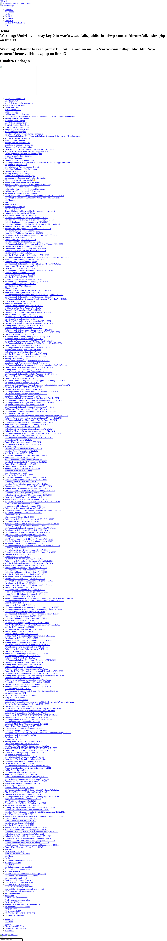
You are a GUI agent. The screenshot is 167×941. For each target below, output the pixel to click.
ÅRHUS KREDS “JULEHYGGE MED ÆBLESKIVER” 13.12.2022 (32, 625)
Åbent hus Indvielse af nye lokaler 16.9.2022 (22, 678)
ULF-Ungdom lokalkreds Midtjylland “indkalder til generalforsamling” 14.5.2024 (36, 416)
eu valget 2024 (10, 204)
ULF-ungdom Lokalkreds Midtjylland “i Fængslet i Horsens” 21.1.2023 (33, 614)
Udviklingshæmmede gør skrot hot (18, 867)
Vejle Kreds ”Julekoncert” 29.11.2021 (19, 823)
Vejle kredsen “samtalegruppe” (17, 413)
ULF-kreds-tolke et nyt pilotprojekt (18, 860)
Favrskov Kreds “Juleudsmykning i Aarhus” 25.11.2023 (26, 484)
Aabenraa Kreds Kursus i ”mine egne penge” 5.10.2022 (26, 669)
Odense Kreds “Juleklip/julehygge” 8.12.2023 (22, 464)
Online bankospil (11, 112)
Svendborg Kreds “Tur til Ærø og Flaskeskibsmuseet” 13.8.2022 (30, 711)
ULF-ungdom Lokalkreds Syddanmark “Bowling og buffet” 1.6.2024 (32, 398)
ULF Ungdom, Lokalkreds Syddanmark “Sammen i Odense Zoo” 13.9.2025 (34, 196)
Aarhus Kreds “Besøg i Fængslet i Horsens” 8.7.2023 (25, 565)
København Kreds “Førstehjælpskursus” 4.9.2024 (24, 352)
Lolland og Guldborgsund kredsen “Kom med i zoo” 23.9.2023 (29, 526)
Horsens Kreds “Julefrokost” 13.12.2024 (20, 284)
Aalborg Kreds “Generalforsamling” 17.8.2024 (23, 369)
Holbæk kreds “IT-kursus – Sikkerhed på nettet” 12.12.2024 (28, 290)
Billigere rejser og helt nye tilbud (17, 129)
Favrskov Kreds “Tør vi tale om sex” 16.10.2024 (24, 317)
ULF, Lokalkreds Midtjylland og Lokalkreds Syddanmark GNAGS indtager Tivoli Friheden (40, 116)
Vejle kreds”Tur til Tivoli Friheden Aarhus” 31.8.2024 (25, 356)
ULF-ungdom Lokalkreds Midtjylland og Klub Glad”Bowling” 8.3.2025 (33, 264)
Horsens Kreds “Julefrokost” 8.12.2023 (20, 466)
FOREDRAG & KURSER (15, 23)
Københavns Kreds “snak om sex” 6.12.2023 (22, 469)
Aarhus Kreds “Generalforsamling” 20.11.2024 (23, 310)
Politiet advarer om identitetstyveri (18, 869)
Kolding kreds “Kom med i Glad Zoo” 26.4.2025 (24, 246)
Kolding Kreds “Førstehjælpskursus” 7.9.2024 (23, 350)
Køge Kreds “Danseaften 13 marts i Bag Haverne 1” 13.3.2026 (29, 149)
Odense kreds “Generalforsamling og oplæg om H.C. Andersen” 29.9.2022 (34, 671)
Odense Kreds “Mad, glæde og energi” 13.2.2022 (24, 794)
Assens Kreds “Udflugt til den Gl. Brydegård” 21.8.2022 (27, 704)
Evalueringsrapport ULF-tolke (16, 700)
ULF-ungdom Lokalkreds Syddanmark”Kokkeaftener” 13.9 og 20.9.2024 (33, 343)
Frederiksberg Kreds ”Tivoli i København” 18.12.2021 (26, 803)
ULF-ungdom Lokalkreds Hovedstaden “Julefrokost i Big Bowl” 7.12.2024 (34, 295)
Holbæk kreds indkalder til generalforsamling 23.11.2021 (27, 843)
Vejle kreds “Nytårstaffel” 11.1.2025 (19, 277)
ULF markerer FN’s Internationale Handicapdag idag (25, 874)
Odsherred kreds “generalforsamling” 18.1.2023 (23, 616)
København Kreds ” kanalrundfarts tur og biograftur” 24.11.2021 (30, 841)
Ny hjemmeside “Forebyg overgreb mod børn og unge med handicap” (32, 691)
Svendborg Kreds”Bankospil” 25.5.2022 (20, 735)
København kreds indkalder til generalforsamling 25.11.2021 (28, 836)
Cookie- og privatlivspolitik (15, 928)
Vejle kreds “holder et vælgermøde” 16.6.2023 (23, 576)
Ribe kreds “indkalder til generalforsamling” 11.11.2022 (26, 653)
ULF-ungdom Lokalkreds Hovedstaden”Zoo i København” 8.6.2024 (31, 391)
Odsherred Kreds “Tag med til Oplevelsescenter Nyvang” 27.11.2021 (31, 832)
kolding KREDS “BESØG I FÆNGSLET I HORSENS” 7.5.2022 (31, 748)
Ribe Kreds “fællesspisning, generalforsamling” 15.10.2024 (28, 321)
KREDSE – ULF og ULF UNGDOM (20, 913)
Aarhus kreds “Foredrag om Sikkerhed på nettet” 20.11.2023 (28, 486)
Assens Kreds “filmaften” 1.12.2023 (19, 475)
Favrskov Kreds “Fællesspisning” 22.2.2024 (22, 451)
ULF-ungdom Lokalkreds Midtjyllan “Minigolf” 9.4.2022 (27, 766)
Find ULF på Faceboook (14, 785)
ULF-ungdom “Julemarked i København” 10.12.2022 (25, 629)
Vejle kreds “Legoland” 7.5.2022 (17, 755)
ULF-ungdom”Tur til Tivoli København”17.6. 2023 (25, 570)
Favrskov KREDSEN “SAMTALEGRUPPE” (23, 387)
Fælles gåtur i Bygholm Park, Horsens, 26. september (25, 189)
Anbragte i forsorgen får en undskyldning (21, 262)
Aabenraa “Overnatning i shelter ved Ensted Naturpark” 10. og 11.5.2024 (33, 418)
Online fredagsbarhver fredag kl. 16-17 (13, 108)
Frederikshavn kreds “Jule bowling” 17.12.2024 (23, 279)
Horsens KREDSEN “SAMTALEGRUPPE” (22, 427)
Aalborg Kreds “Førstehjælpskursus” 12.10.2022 (24, 664)
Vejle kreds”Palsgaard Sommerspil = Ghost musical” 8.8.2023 (29, 563)
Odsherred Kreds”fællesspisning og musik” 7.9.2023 (25, 535)
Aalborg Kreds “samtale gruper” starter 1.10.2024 (24, 325)
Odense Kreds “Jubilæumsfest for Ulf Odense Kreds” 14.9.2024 (30, 341)
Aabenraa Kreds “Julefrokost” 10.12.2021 (21, 818)
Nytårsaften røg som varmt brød (17, 127)
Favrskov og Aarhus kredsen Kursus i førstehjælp (24, 134)
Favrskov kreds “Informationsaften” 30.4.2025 (23, 242)
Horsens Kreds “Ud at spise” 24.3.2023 (20, 605)
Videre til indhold (6, 1)
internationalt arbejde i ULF (15, 693)
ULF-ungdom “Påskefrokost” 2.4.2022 (20, 772)
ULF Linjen (9, 865)
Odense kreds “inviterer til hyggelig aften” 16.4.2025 (25, 248)
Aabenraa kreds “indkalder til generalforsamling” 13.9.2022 (28, 680)
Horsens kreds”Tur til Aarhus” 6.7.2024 (20, 378)
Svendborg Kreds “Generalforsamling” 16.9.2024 (24, 339)
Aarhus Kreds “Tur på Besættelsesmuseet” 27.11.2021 (26, 827)
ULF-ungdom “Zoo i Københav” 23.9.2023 (22, 521)
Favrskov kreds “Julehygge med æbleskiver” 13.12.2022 (27, 623)
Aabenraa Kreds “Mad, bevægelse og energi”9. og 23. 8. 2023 (29, 561)
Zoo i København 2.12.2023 (16, 473)
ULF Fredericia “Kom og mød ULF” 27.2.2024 (23, 444)
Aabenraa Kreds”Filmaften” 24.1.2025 (20, 273)
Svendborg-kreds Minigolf (15, 121)
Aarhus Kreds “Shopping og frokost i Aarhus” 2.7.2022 (26, 717)
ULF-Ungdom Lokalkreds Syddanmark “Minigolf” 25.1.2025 (29, 270)
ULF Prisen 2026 (11, 101)
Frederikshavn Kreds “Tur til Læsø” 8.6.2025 (22, 231)
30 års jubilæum (11, 288)
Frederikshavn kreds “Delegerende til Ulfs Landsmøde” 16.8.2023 (30, 552)
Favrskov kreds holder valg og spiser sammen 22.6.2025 (26, 218)
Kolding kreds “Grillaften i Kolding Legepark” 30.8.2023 (27, 537)
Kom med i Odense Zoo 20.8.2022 (18, 706)
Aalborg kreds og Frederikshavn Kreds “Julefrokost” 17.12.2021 (30, 807)
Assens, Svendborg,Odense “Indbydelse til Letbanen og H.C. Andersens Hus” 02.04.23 (39, 598)
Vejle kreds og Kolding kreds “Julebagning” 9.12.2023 (26, 462)
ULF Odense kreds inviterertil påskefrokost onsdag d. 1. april (17, 124)
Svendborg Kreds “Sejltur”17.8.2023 (19, 548)
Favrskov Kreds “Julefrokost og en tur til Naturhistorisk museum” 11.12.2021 (35, 812)
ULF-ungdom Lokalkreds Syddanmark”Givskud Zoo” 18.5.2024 (30, 407)
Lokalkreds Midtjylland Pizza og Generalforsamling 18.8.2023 (29, 541)
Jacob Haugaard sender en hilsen (17, 900)
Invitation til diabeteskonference (17, 885)
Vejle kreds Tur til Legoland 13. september (21, 193)
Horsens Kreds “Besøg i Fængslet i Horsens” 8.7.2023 (26, 568)
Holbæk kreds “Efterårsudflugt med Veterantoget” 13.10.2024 (29, 323)
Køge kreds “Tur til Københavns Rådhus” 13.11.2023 (25, 497)
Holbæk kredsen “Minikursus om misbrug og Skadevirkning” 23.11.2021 (33, 845)
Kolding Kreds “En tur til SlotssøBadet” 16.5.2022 (24, 741)
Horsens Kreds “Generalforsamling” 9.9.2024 (22, 345)
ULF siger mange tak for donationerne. (20, 891)
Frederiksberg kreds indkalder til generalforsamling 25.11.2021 (29, 838)
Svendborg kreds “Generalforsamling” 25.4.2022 (24, 761)
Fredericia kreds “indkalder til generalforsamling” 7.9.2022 (27, 682)
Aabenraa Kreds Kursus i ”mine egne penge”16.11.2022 (26, 649)
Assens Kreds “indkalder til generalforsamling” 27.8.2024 (27, 361)
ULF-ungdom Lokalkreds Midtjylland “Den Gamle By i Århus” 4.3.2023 (33, 609)
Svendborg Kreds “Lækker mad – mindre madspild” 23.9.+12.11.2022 (32, 673)
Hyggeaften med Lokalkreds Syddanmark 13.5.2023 (25, 594)
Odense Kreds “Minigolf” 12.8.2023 (19, 554)
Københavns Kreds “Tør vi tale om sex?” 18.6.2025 (25, 226)
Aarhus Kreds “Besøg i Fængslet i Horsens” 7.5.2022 (25, 752)
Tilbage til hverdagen (13, 863)
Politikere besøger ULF (14, 871)
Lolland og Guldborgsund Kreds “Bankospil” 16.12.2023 (27, 455)
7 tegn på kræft (11, 909)
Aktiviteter (9, 10)
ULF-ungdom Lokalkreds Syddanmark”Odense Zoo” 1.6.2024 (29, 402)
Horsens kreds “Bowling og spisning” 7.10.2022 (23, 667)
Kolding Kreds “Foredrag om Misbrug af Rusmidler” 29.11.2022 (30, 636)
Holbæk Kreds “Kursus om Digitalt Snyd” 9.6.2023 (25, 579)
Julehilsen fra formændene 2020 (17, 854)
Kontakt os (9, 919)
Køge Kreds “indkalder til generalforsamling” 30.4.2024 (26, 424)
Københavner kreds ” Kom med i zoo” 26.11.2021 (24, 834)
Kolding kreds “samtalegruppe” (17, 358)
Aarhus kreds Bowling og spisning (18, 147)
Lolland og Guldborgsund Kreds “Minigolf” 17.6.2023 (26, 572)
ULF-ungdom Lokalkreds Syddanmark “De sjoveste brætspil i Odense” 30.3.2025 (36, 257)
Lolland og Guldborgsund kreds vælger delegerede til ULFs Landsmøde (33, 224)
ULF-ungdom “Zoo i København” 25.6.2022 (22, 722)
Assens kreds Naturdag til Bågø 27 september (22, 182)
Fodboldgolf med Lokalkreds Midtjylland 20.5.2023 (25, 590)
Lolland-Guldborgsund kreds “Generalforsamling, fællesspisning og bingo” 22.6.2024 (38, 385)
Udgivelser (9, 21)
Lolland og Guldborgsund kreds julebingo (21, 169)
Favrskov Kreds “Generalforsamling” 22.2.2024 (23, 449)
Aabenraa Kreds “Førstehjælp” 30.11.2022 (21, 634)
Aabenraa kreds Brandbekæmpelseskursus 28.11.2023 (26, 480)
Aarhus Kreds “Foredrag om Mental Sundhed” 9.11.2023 (27, 499)
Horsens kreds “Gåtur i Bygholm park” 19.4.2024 (24, 435)
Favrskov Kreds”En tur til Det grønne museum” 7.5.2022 (27, 746)
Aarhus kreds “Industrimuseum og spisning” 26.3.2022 (26, 781)
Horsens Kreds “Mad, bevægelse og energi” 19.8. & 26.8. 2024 (29, 367)
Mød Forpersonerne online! (15, 105)
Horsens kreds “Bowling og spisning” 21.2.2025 (23, 266)
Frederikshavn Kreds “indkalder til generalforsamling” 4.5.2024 (29, 422)
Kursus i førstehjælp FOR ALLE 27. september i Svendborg (28, 185)
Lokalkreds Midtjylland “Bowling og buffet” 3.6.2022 (26, 730)
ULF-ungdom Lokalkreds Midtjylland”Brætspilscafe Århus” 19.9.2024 (32, 332)
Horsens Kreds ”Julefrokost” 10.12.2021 (20, 821)
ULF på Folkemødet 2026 (15, 99)
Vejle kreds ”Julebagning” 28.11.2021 (19, 825)
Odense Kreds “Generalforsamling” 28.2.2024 (23, 442)
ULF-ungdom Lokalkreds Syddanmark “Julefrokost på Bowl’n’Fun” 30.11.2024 (36, 299)
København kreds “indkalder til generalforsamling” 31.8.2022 (29, 686)
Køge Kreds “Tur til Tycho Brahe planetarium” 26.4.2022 (27, 759)
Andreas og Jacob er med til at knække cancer (22, 904)
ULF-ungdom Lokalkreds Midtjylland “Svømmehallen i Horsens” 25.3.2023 (34, 601)
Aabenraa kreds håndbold (15, 140)
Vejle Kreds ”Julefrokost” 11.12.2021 (19, 814)
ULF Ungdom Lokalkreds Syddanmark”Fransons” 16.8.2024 (28, 372)
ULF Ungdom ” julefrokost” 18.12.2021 (20, 801)
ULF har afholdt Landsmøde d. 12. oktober (21, 876)
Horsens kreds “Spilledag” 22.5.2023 (19, 587)
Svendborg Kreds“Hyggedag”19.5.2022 (13, 738)
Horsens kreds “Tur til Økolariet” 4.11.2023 (22, 504)
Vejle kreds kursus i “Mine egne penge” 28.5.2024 (24, 405)
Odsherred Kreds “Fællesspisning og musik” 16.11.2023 (26, 493)
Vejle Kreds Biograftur (13, 158)
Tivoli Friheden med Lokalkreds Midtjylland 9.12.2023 (26, 460)
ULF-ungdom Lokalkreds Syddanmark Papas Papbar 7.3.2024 (29, 438)
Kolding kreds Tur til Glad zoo (17, 114)
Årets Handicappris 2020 (14, 852)
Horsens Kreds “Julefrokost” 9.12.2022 (20, 631)
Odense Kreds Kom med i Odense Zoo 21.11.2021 (24, 847)
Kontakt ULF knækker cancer (16, 898)
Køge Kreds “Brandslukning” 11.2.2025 (20, 268)
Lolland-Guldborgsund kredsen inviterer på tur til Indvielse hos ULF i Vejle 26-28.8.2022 (39, 702)
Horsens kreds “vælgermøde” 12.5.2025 (20, 240)
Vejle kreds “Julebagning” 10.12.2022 (19, 627)
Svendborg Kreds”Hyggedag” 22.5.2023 (21, 583)
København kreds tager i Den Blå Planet (20, 213)
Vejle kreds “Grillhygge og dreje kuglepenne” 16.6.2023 (26, 574)
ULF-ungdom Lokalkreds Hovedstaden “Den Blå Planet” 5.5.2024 (31, 420)
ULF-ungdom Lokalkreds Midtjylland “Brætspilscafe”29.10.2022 (30, 660)
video (7, 202)
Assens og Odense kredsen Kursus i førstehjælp (23, 154)
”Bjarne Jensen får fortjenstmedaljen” (19, 882)
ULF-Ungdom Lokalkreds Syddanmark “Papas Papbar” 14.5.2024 (30, 411)
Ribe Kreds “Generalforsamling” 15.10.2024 (22, 319)
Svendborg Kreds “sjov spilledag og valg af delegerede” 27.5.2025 (30, 235)
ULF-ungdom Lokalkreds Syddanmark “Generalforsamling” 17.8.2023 (32, 546)
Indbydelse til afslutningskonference (19, 887)
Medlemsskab (10, 12)
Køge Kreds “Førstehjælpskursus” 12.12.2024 (23, 292)
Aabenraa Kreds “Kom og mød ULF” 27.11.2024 (24, 306)
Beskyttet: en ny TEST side (15, 603)
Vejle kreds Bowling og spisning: (17, 138)
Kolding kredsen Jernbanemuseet (17, 143)
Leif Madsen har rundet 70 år (16, 878)
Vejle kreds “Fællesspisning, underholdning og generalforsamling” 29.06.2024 (35, 380)
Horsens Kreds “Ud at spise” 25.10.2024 (20, 314)
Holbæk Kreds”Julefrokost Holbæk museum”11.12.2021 (27, 810)
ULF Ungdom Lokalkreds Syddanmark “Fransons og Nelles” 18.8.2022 (33, 708)
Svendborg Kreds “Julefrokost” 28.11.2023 (21, 482)
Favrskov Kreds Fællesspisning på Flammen (22, 187)
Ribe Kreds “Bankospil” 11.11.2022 (19, 651)
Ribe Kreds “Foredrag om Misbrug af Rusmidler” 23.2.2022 (28, 792)
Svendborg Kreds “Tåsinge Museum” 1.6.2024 (23, 396)
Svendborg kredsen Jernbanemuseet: (19, 145)
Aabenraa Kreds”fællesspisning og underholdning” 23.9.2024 (29, 330)
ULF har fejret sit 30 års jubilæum (18, 286)
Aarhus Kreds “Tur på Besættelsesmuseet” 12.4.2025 (25, 251)
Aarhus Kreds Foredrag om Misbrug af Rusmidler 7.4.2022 (28, 768)
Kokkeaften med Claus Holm (16, 770)
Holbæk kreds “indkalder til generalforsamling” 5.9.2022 (27, 684)
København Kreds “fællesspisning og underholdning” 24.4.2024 (30, 431)
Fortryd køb (9, 931)
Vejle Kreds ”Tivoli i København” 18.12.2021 (22, 805)
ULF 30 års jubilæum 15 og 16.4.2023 (20, 596)
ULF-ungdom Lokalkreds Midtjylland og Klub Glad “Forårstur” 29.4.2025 (34, 244)
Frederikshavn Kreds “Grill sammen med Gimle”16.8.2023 (27, 550)
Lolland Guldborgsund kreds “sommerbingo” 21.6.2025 (26, 222)
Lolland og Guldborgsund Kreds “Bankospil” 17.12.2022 (27, 618)
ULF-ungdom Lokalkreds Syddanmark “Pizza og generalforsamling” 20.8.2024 (36, 365)
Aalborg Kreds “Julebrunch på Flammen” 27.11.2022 (25, 642)
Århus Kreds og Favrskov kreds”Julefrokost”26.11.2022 (26, 647)
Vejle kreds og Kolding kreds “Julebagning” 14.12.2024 (26, 281)
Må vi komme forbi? (13, 911)
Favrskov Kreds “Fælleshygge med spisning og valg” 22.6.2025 (29, 220)
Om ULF (8, 16)
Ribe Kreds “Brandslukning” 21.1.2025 (20, 275)
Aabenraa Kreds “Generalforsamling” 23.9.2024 (23, 328)
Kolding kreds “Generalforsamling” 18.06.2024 (23, 389)
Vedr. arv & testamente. (14, 893)
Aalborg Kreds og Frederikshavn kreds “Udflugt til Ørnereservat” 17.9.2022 (34, 675)
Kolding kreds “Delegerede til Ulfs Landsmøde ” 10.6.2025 (28, 229)
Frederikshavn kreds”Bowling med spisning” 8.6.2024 (26, 394)
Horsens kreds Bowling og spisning (18, 156)
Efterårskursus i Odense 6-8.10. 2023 (19, 517)
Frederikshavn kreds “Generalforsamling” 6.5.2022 (24, 757)
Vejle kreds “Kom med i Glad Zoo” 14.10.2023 (23, 513)
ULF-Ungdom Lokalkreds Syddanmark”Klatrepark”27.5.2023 (29, 581)
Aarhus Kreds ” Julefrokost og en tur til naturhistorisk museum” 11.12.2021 (34, 816)
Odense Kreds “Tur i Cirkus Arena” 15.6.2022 (23, 726)
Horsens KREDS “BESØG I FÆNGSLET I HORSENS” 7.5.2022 (31, 750)
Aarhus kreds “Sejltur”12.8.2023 (17, 557)
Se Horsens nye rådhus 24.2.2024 (18, 446)
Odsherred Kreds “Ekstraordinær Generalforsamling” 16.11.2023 (30, 491)
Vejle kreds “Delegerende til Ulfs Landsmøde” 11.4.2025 (27, 255)
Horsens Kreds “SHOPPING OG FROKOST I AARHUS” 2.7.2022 (32, 715)
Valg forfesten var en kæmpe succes (19, 103)
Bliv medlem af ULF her (14, 926)
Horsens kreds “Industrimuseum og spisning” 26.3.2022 (26, 777)
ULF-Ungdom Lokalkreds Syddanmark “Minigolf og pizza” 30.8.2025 (32, 198)
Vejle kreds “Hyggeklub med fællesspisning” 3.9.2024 (26, 354)
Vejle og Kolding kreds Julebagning (19, 173)
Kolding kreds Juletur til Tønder (17, 171)
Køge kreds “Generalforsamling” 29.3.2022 (22, 774)
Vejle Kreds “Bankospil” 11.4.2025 (18, 253)
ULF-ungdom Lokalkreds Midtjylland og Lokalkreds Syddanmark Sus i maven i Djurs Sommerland (43, 136)
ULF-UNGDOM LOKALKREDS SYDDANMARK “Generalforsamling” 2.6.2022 (38, 733)
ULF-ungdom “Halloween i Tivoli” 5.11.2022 (22, 656)
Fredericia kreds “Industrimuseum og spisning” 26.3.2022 (27, 779)
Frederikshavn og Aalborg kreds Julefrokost (22, 167)
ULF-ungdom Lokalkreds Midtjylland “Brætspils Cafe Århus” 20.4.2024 (33, 433)
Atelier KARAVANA (13, 902)
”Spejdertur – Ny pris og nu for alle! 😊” (21, 180)
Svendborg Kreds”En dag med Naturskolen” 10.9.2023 (26, 530)
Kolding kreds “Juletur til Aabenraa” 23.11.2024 (23, 308)
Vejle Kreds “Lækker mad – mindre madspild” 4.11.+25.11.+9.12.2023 (32, 502)
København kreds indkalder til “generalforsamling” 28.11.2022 (29, 640)
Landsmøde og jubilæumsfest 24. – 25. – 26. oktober (25, 178)
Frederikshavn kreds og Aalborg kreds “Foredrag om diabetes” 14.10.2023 (33, 510)
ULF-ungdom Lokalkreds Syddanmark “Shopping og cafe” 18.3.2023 (32, 607)
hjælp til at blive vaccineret (15, 697)
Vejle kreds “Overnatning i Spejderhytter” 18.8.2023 (25, 543)
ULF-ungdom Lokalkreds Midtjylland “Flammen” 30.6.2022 (28, 719)
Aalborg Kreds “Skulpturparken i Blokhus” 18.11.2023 (26, 488)
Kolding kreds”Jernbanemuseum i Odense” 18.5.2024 (26, 409)
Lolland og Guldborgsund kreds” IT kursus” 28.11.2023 (26, 477)
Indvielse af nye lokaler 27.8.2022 (18, 689)
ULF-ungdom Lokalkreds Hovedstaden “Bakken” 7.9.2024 (28, 347)
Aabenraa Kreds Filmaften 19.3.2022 (19, 788)
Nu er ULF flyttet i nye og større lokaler (20, 695)
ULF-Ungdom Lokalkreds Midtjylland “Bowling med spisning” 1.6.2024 (33, 400)
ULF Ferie (9, 18)
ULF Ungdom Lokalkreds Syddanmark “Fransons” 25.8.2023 (29, 539)
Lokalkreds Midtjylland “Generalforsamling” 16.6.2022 (26, 724)
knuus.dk (8, 924)
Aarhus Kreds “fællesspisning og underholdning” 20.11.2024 (28, 312)
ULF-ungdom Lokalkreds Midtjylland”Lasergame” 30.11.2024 (29, 297)
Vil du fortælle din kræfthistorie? (17, 907)
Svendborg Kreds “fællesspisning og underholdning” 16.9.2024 (29, 336)
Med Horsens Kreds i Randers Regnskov (21, 215)
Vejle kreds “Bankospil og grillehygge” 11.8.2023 (24, 559)
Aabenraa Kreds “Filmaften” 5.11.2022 (20, 658)
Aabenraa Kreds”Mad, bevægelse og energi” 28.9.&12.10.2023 (29, 519)
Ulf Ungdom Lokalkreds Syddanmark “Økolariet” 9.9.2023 (28, 532)
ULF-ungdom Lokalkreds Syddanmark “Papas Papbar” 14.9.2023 (30, 528)
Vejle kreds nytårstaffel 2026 (16, 165)
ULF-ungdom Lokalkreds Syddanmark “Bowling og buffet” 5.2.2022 (32, 796)
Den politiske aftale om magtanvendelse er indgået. (24, 889)
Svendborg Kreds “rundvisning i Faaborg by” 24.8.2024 (26, 363)
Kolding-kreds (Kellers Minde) (17, 118)
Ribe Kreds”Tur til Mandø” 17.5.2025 (19, 237)
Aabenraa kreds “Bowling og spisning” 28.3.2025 (24, 259)
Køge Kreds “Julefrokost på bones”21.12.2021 (23, 799)
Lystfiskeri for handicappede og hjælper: (20, 880)
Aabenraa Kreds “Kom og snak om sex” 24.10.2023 (25, 508)
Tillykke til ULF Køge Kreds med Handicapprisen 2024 (26, 151)
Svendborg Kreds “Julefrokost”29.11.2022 (21, 638)
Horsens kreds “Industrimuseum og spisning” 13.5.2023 (26, 592)
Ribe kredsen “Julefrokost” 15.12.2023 (20, 457)
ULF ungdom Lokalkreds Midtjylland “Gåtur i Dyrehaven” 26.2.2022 (32, 790)
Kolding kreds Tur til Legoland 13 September (22, 191)
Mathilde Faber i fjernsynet (15, 132)
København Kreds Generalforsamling (19, 160)
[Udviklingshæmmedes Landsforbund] (15, 3)
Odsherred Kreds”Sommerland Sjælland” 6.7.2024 (24, 376)
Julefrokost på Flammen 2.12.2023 (18, 471)
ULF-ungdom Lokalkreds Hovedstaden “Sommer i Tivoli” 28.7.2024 (31, 374)
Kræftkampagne (11, 896)
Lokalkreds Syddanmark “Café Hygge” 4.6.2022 (24, 728)
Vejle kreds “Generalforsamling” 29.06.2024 (22, 383)
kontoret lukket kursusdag (15, 207)
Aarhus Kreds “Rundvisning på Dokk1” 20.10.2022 (25, 662)
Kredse (7, 14)
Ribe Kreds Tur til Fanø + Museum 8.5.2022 (22, 744)
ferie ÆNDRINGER (13, 209)
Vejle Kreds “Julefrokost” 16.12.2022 (19, 620)
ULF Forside (10, 200)
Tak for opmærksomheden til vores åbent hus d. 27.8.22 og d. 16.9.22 (32, 524)
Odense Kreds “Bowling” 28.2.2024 (19, 440)
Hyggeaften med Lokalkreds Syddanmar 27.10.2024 (25, 506)
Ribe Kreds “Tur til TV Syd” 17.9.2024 (20, 334)
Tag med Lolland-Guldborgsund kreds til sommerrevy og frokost (30, 211)
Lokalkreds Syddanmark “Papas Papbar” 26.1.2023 (25, 612)
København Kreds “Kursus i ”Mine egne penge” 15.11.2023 (28, 495)
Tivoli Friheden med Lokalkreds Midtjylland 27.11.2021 (26, 829)
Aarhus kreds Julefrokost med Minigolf (20, 176)
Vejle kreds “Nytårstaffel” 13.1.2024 (19, 453)
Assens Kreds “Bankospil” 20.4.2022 (19, 763)
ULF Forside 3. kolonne (14, 915)
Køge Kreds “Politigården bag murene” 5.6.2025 (24, 233)
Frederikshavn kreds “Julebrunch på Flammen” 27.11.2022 (27, 645)
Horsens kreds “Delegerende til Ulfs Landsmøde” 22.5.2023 (28, 585)
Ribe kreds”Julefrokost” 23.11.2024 (19, 303)
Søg (6, 25)
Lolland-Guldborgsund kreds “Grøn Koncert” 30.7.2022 (27, 713)
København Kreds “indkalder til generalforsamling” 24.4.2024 (29, 429)
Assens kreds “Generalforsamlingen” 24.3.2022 (23, 783)
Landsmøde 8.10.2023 (13, 515)
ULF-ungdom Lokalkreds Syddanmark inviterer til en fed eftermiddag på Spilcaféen (37, 162)
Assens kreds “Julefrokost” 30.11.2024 (20, 301)
